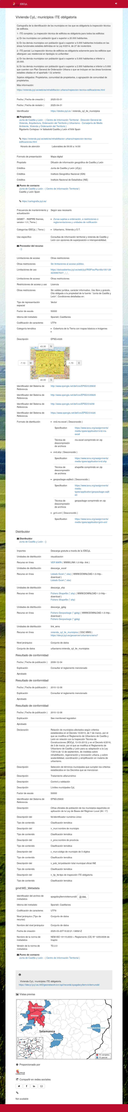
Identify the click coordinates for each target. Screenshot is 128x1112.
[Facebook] (26, 1086)
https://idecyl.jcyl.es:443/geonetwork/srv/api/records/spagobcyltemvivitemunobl (59, 984)
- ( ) (61, 123)
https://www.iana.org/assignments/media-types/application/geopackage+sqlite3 (92, 490)
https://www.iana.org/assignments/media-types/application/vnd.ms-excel (91, 431)
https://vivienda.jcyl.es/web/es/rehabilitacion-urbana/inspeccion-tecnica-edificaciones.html (61, 89)
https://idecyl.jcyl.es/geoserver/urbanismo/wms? (74, 635)
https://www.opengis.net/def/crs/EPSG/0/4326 (73, 412)
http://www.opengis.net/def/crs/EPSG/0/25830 (73, 385)
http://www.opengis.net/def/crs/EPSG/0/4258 (72, 403)
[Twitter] (19, 1086)
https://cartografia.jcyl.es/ (34, 201)
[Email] (41, 1086)
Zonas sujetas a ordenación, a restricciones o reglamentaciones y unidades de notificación (75, 220)
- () (20, 248)
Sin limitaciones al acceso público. (67, 263)
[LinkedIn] (34, 1086)
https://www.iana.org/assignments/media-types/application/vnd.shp (91, 460)
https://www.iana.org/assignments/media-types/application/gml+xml (91, 520)
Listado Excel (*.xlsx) (61, 580)
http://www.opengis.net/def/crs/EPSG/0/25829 (73, 394)
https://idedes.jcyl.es (61, 110)
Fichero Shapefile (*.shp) (63, 599)
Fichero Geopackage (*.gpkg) (65, 619)
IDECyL (23, 3)
